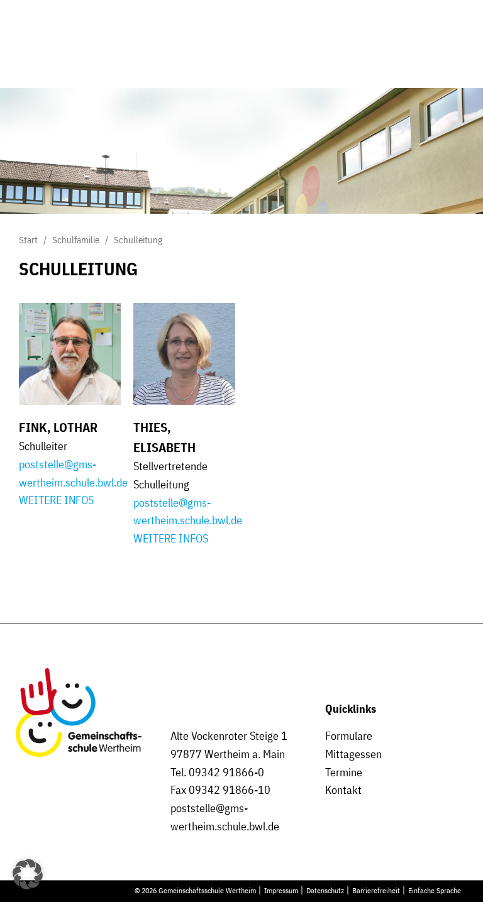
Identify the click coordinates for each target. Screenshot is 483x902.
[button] (27, 874)
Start (28, 240)
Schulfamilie (75, 240)
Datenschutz (325, 890)
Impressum (281, 890)
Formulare (348, 736)
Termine (343, 772)
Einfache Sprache (434, 890)
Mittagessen (353, 754)
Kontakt (343, 790)
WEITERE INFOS (56, 500)
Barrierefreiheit (376, 890)
